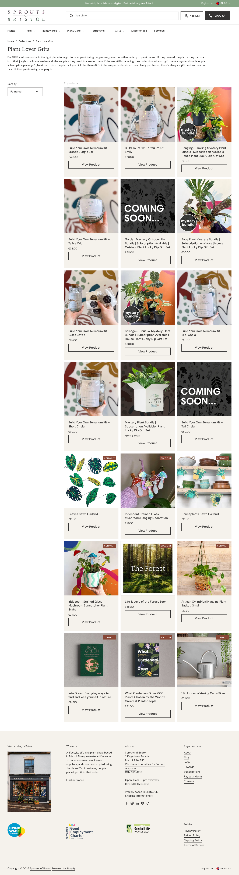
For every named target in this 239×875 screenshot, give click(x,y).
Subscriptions (192, 772)
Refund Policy (192, 835)
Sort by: (12, 84)
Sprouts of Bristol (40, 868)
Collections (25, 41)
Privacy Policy (192, 831)
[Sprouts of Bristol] (26, 15)
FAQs (187, 762)
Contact (189, 781)
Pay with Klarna (193, 776)
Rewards (189, 767)
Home (11, 41)
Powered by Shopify (63, 868)
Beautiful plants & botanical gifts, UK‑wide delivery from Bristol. (119, 3)
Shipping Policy (193, 840)
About (187, 752)
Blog (186, 757)
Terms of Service (194, 845)
